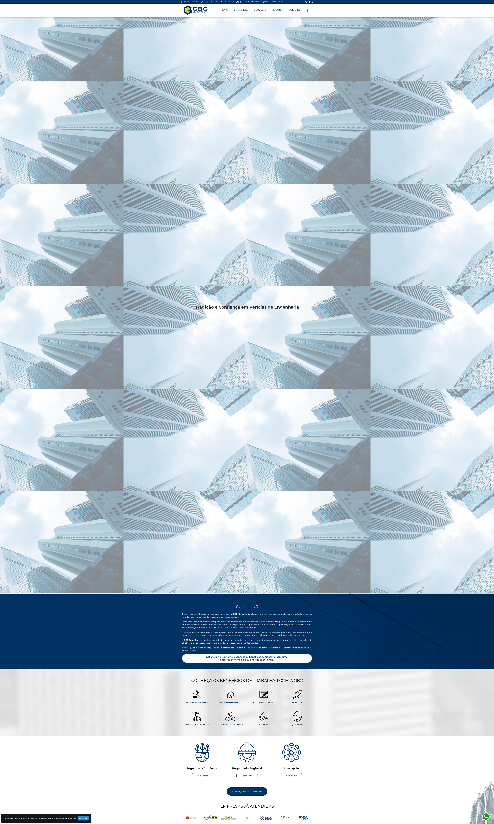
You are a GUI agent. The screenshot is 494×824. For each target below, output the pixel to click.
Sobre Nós (241, 9)
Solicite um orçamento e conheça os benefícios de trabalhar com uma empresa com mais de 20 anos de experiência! (247, 658)
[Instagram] (309, 2)
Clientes (277, 9)
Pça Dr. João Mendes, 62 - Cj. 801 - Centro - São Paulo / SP (208, 2)
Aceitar (83, 818)
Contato (294, 9)
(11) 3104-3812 (244, 2)
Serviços (260, 9)
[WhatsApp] (312, 2)
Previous (180, 818)
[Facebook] (306, 2)
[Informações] (307, 10)
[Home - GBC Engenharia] (195, 10)
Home (224, 9)
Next (314, 818)
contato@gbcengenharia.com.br (268, 2)
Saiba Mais (202, 776)
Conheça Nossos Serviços (247, 791)
